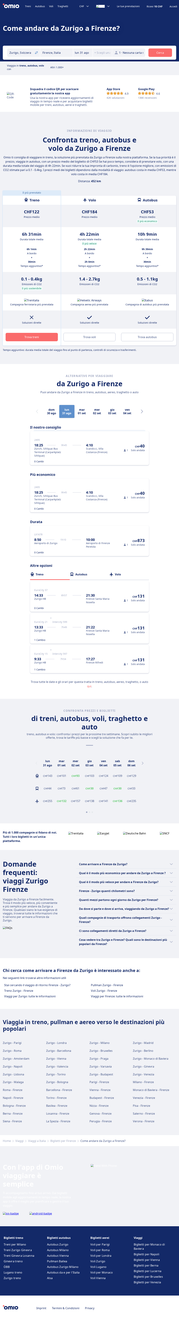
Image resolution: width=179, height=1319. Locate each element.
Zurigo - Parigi (12, 1043)
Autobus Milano (58, 1250)
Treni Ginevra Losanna (19, 1256)
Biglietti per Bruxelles (148, 1277)
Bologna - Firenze (14, 1106)
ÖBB (7, 1267)
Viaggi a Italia (37, 1141)
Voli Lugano (98, 1267)
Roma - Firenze (12, 1090)
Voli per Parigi (100, 1244)
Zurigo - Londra (56, 1043)
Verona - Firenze (143, 1121)
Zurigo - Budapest (101, 1074)
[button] (82, 52)
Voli (51, 6)
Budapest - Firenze (102, 1098)
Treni (28, 6)
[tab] (50, 574)
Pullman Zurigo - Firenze (107, 985)
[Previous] (36, 763)
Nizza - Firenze (99, 1106)
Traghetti (63, 6)
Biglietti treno (13, 1238)
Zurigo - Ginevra (143, 1066)
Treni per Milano (15, 1244)
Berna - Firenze (13, 1113)
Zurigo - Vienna (56, 1059)
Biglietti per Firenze (63, 1141)
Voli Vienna (98, 1278)
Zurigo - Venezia (143, 1074)
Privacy (89, 1308)
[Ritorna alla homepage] (14, 6)
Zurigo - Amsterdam (16, 1059)
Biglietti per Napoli (146, 1254)
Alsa (50, 1278)
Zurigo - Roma (12, 1051)
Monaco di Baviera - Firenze (151, 1090)
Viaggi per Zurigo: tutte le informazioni (30, 996)
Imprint (41, 1308)
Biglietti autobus (59, 1238)
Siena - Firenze (12, 1121)
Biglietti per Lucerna (147, 1271)
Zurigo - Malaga (13, 1082)
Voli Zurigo (97, 1261)
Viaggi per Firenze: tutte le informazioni (117, 996)
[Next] (142, 411)
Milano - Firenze (143, 1082)
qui (89, 686)
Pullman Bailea (57, 1261)
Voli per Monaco (101, 1272)
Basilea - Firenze (56, 1106)
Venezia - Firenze (144, 1098)
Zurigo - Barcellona (58, 1051)
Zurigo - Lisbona (13, 1074)
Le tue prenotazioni (128, 6)
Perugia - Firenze (101, 1121)
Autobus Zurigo (57, 1244)
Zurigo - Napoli (12, 1066)
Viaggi (19, 1141)
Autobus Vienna (58, 1256)
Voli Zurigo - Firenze (104, 991)
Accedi (173, 6)
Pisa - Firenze (141, 1106)
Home (7, 1141)
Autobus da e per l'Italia (63, 1272)
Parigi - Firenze (99, 1082)
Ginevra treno (13, 1261)
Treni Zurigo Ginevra (18, 1250)
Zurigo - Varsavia (101, 1066)
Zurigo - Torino (56, 1074)
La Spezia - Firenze (58, 1121)
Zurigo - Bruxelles (101, 1051)
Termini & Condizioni (65, 1308)
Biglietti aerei (99, 1238)
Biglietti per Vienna (147, 1260)
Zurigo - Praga (99, 1059)
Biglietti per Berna (146, 1265)
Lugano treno (13, 1272)
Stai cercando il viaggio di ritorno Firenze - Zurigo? (37, 985)
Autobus (40, 6)
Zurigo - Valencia (57, 1066)
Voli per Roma (100, 1250)
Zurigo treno (12, 1278)
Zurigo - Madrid (143, 1043)
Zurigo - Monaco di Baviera (150, 1059)
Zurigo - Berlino (143, 1051)
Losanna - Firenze (57, 1113)
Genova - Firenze (101, 1113)
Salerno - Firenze (144, 1113)
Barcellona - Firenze (59, 1090)
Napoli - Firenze (13, 1098)
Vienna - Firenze (100, 1090)
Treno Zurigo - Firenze (18, 991)
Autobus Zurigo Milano (62, 1267)
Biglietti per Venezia (147, 1282)
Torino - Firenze (56, 1098)
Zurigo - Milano (100, 1043)
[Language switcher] (103, 6)
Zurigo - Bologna (57, 1082)
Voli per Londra (101, 1256)
